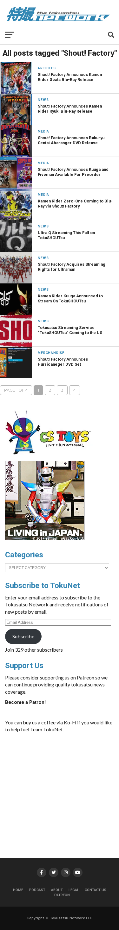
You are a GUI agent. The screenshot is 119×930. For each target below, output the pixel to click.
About (57, 890)
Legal (74, 890)
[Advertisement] (66, 785)
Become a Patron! (25, 702)
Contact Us (95, 890)
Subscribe (23, 636)
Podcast (37, 890)
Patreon (62, 895)
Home (18, 890)
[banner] (44, 538)
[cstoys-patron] (50, 458)
